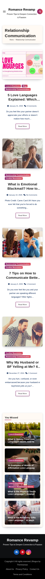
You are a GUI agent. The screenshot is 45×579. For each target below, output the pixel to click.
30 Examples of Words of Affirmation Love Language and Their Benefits (22, 468)
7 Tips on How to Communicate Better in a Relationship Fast (22, 277)
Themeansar (22, 565)
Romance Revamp (21, 9)
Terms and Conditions (22, 574)
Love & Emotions (13, 86)
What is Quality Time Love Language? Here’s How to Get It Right (21, 442)
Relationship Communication (18, 89)
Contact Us (34, 569)
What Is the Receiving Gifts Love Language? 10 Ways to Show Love (22, 520)
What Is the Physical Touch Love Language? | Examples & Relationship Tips (22, 494)
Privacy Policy (22, 569)
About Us (10, 569)
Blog (25, 86)
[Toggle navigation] (4, 11)
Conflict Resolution (14, 178)
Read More (22, 126)
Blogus (35, 561)
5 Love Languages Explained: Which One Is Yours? (22, 99)
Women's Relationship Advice (21, 487)
